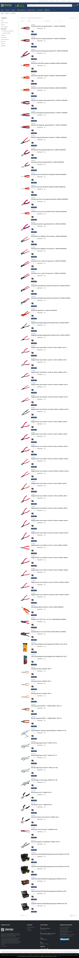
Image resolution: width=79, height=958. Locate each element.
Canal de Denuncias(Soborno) (66, 936)
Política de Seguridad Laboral (66, 931)
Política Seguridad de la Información (67, 934)
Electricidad (3, 29)
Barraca (3, 24)
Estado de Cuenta (30, 927)
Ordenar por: (23, 18)
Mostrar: (72, 18)
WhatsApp (77, 1)
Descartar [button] (59, 956)
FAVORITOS (34, 34)
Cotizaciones (39, 10)
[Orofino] (13, 5)
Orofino (4, 951)
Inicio (2, 10)
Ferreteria (3, 35)
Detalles (28, 928)
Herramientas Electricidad (7, 31)
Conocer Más (3, 946)
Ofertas (13, 10)
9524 (2, 20)
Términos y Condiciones (65, 927)
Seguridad (3, 45)
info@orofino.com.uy (44, 943)
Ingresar (74, 5)
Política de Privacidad (64, 928)
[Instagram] (75, 1)
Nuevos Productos (21, 10)
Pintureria (3, 41)
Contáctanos (63, 1)
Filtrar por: (23, 21)
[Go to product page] (25, 28)
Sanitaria (3, 43)
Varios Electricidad (6, 33)
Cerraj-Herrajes (4, 26)
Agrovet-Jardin (4, 22)
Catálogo (7, 10)
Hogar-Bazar (4, 37)
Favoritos (57, 1)
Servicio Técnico (31, 10)
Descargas (52, 1)
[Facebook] (73, 1)
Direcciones (29, 930)
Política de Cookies (64, 930)
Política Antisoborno (64, 933)
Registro (69, 1)
